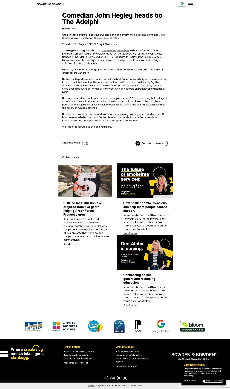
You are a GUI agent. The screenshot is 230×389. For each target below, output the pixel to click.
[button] (151, 143)
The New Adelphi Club (106, 38)
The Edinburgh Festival (115, 51)
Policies (91, 385)
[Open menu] (190, 5)
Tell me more (190, 380)
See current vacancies (126, 366)
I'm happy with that (214, 381)
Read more (70, 244)
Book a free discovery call (75, 363)
